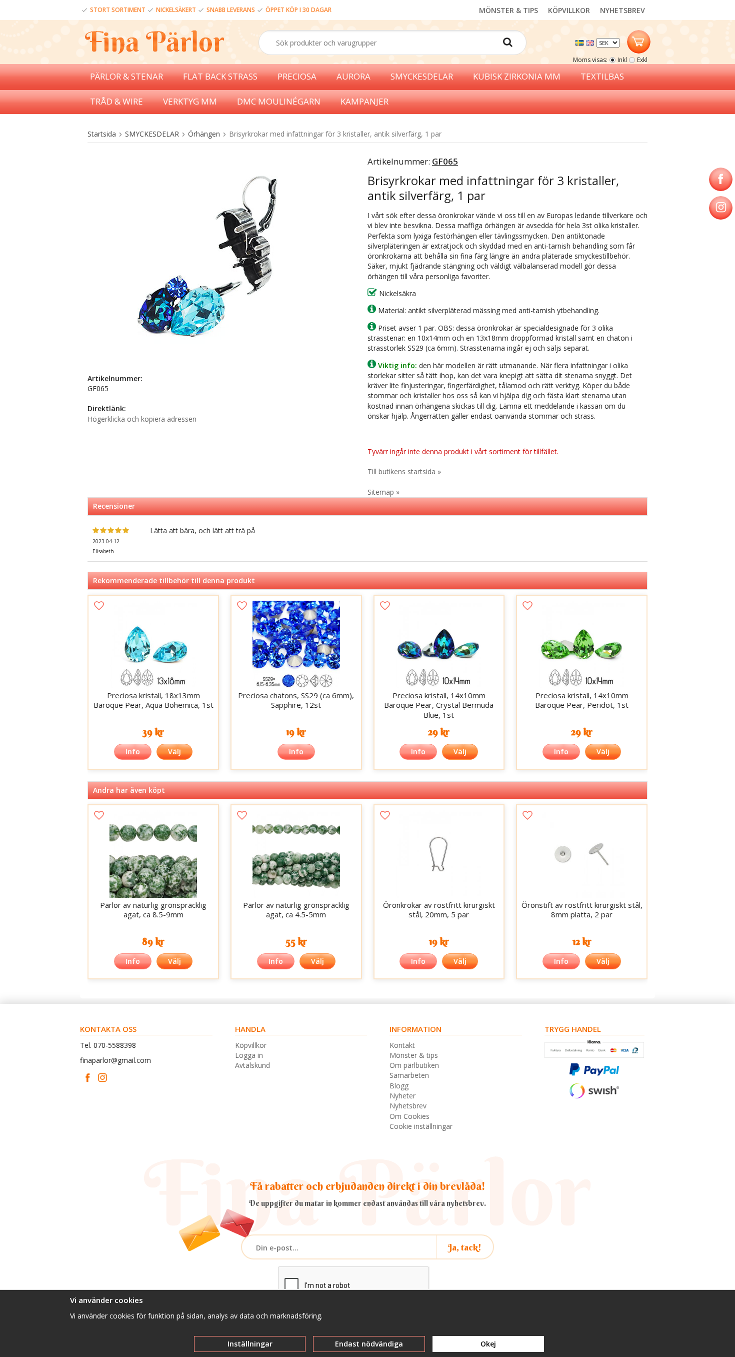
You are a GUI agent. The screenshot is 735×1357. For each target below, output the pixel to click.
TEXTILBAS (602, 76)
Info (133, 751)
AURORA (353, 76)
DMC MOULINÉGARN (278, 101)
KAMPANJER (364, 101)
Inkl (622, 60)
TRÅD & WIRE (116, 101)
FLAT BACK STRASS (220, 76)
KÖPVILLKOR (569, 10)
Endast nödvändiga (369, 1343)
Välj (174, 751)
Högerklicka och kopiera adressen (142, 419)
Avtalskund (252, 1065)
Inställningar (250, 1343)
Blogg (399, 1085)
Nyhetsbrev (408, 1105)
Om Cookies (410, 1116)
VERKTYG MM (190, 101)
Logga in (249, 1055)
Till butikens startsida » (404, 471)
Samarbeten (409, 1075)
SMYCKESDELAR (421, 76)
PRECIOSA (297, 76)
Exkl (642, 60)
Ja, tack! (465, 1247)
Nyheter (403, 1095)
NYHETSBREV (622, 10)
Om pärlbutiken (414, 1065)
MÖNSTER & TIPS (508, 10)
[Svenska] (581, 42)
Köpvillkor (250, 1045)
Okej (488, 1343)
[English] (591, 42)
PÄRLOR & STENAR (126, 76)
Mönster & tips (414, 1055)
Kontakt (402, 1045)
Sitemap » (384, 492)
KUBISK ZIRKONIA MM (516, 76)
